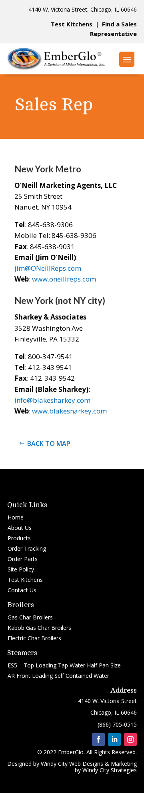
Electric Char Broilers (34, 638)
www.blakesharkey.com (69, 410)
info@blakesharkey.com (52, 400)
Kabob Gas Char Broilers (39, 627)
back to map (48, 443)
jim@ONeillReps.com (47, 268)
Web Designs (86, 763)
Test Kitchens (71, 24)
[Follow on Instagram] (130, 739)
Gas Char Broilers (30, 617)
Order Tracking (27, 548)
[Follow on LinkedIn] (114, 739)
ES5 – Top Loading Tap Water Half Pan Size (64, 665)
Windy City (54, 763)
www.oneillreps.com (64, 279)
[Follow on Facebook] (98, 739)
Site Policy (21, 569)
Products (19, 538)
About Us (20, 527)
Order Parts (23, 559)
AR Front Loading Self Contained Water (58, 675)
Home (16, 517)
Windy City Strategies (109, 770)
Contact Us (22, 590)
